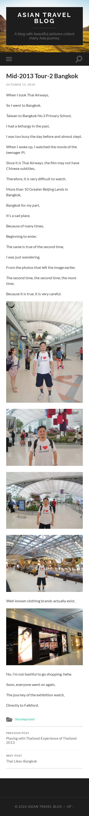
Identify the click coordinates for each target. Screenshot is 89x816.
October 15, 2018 (20, 84)
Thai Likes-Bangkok (21, 758)
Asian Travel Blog (44, 18)
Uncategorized (24, 719)
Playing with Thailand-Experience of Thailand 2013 (41, 738)
